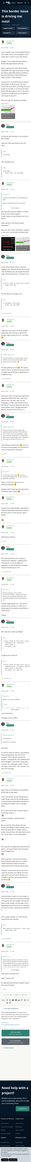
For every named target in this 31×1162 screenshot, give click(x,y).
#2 (13, 131)
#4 (13, 262)
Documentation (15, 1042)
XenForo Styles (5, 1123)
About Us (17, 1133)
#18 (13, 891)
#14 (13, 627)
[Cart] (25, 2)
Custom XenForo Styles (7, 1127)
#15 (13, 691)
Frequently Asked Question (11, 1025)
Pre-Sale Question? (6, 1133)
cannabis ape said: (8, 354)
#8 (13, 421)
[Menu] (3, 3)
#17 (13, 785)
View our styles (15, 1033)
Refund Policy (19, 1142)
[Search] (28, 2)
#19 (13, 951)
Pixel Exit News (19, 1123)
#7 (13, 391)
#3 (13, 189)
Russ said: (5, 194)
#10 (13, 503)
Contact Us (23, 1109)
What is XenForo (19, 1130)
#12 (13, 554)
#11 (13, 532)
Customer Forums (5, 1145)
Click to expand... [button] (15, 208)
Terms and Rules (19, 1145)
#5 (13, 326)
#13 (13, 584)
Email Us (5, 1022)
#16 (13, 730)
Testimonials (18, 1127)
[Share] (11, 48)
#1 (13, 47)
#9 (13, 466)
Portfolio (3, 1130)
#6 (13, 349)
